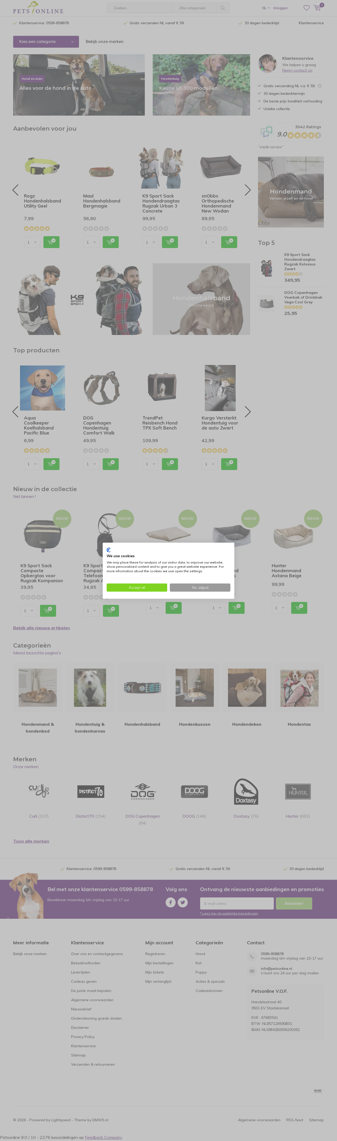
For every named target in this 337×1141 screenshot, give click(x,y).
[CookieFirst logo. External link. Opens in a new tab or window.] (109, 549)
